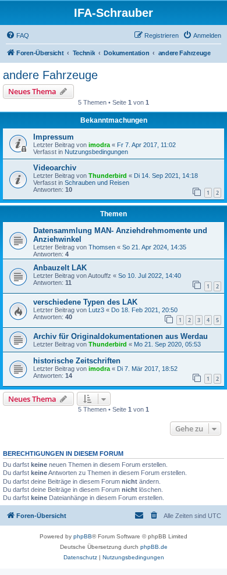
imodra (99, 144)
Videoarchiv (54, 167)
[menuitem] (17, 35)
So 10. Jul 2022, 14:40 (149, 275)
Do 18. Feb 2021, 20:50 (144, 309)
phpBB (82, 536)
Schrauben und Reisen (97, 182)
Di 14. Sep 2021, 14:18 (166, 175)
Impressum (53, 137)
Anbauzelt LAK (60, 267)
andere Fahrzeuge (50, 75)
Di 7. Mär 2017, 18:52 (147, 368)
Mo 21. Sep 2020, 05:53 (167, 344)
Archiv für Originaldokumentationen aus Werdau (120, 336)
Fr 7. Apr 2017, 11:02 (146, 144)
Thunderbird (107, 175)
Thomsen (101, 247)
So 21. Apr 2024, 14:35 (154, 247)
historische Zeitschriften (76, 360)
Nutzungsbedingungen (96, 151)
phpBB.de (154, 547)
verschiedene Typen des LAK (85, 302)
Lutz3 (96, 309)
